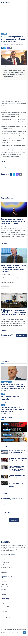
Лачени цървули (7, 382)
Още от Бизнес (7, 198)
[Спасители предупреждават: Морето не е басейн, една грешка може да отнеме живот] (4, 452)
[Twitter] (5, 48)
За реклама (4, 611)
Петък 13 (3, 570)
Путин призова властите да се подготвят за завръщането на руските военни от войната (13, 409)
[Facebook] (2, 48)
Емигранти (3, 589)
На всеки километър (6, 567)
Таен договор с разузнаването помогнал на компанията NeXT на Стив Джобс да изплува (13, 221)
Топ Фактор (4, 572)
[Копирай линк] (10, 48)
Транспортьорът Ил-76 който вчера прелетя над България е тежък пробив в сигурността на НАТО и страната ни (13, 386)
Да (4, 504)
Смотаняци (4, 594)
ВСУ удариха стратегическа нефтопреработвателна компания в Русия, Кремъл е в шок (12, 397)
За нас (2, 603)
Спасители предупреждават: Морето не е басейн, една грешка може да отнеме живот (17, 452)
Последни (4, 446)
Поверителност (5, 609)
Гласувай (13, 520)
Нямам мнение (7, 512)
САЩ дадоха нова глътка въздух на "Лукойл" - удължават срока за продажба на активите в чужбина (13, 312)
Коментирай (22, 335)
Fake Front (3, 581)
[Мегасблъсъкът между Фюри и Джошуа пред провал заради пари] (4, 460)
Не (4, 508)
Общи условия (5, 606)
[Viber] (8, 48)
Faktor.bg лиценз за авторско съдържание (13, 629)
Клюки (3, 592)
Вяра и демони (5, 584)
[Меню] (25, 3)
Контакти (3, 614)
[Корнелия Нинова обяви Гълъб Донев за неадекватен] (4, 476)
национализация (19, 162)
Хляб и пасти (4, 565)
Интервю (3, 559)
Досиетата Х (4, 587)
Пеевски (6, 162)
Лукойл (12, 162)
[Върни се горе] (24, 632)
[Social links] (2, 617)
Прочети (4, 243)
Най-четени (5, 361)
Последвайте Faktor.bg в (11, 167)
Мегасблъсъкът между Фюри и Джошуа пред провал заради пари (18, 460)
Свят (3, 393)
